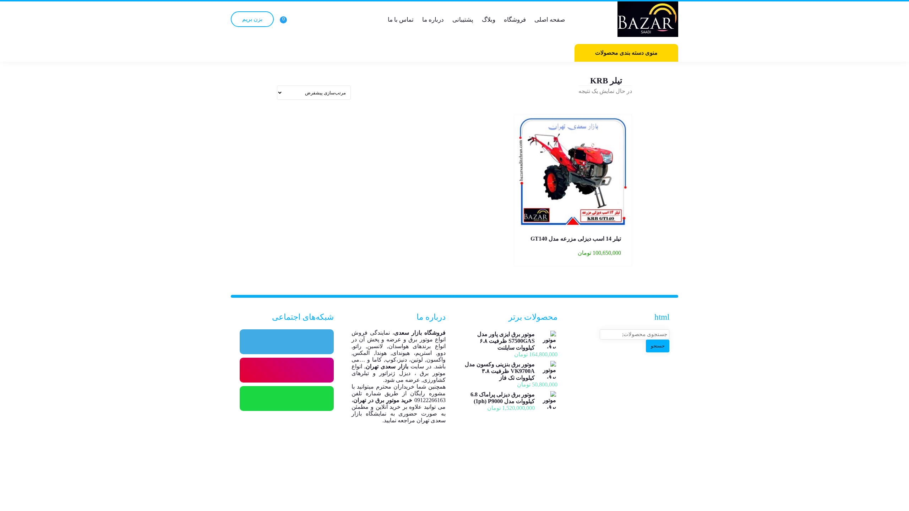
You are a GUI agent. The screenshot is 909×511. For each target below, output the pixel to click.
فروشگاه (515, 19)
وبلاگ (488, 19)
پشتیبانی (462, 19)
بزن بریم (252, 19)
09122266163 (430, 400)
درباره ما (433, 19)
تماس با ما (401, 19)
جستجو (658, 345)
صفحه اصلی (549, 19)
